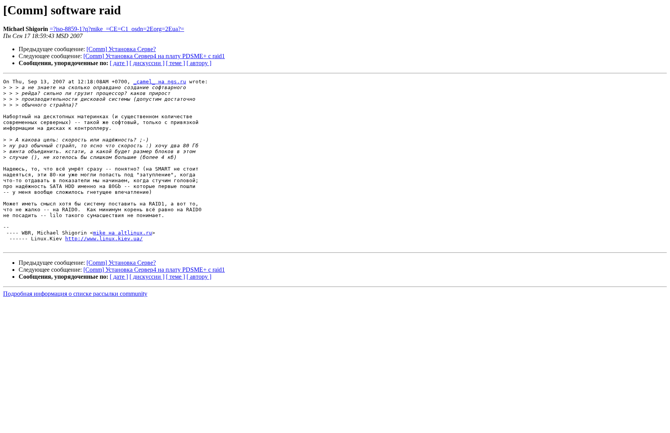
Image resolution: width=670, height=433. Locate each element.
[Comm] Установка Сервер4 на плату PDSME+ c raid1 (154, 56)
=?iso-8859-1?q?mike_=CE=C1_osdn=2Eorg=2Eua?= (117, 29)
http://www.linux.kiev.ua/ (104, 239)
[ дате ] (119, 63)
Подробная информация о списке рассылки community (75, 293)
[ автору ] (198, 63)
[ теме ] (175, 63)
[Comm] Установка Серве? (121, 49)
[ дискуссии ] (147, 63)
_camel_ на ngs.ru (159, 82)
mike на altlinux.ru (122, 233)
